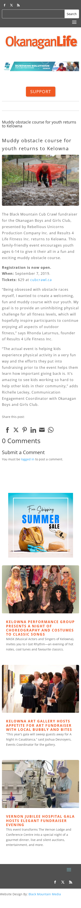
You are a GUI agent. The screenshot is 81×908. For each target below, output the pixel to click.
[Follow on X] (11, 5)
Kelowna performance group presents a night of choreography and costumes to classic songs (40, 628)
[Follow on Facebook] (4, 5)
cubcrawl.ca (41, 279)
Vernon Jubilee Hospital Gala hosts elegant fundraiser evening (40, 820)
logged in (27, 459)
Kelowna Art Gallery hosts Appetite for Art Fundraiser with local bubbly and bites (39, 725)
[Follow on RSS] (18, 5)
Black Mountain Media (45, 894)
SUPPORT (40, 91)
